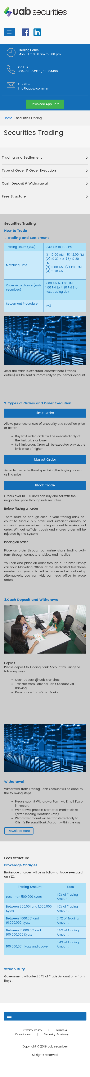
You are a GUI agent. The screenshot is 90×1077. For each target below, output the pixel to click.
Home (8, 118)
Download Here (19, 830)
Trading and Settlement (22, 157)
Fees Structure (14, 196)
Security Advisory (56, 1034)
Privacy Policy (32, 1030)
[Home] (37, 11)
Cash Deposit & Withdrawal (25, 183)
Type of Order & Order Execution (29, 170)
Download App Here (45, 104)
